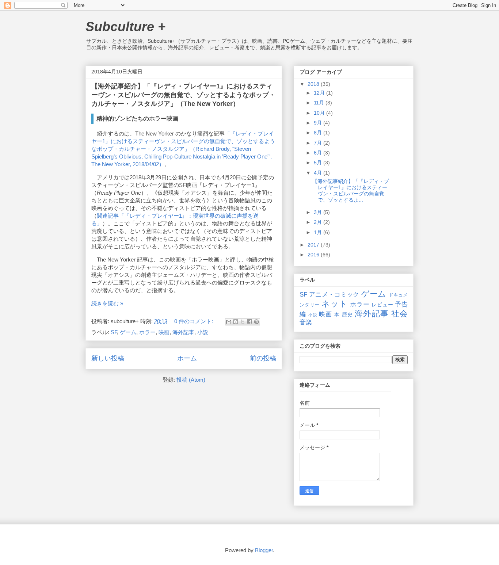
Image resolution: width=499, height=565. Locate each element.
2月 (318, 222)
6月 (318, 153)
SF (114, 332)
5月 (318, 162)
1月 (318, 232)
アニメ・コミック (334, 294)
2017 (314, 245)
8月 (318, 132)
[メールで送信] (228, 321)
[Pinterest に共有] (256, 321)
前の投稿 (263, 358)
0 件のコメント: (194, 321)
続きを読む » (107, 303)
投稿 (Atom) (190, 380)
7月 (318, 143)
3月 (318, 212)
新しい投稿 (107, 358)
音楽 (306, 322)
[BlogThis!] (235, 321)
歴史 (347, 314)
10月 (320, 113)
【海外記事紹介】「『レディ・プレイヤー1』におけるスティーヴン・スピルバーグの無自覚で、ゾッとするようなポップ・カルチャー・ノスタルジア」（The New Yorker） (183, 95)
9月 (318, 123)
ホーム (187, 358)
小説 (202, 332)
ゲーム (128, 332)
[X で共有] (242, 321)
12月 (320, 93)
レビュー (382, 305)
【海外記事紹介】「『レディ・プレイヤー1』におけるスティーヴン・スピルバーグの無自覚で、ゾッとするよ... (350, 190)
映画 (164, 332)
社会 (399, 313)
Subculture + (125, 26)
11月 (319, 103)
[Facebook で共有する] (249, 321)
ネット (334, 303)
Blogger (264, 550)
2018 (314, 84)
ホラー (147, 332)
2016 (314, 254)
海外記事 (183, 332)
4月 (318, 173)
